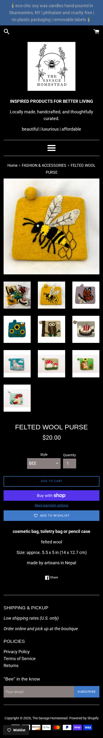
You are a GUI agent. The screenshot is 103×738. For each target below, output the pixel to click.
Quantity (69, 455)
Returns (11, 665)
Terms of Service (20, 658)
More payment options (51, 505)
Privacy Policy (17, 651)
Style (43, 455)
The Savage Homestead (50, 718)
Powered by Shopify (84, 718)
